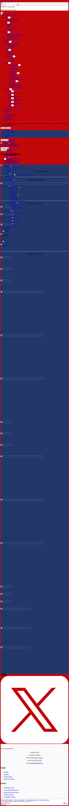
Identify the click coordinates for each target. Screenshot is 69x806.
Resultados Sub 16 (16, 100)
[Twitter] (34, 743)
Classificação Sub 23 (16, 86)
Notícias (6, 50)
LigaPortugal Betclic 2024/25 (12, 162)
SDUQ (6, 17)
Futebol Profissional (12, 65)
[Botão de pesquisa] (18, 5)
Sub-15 (13, 58)
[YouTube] (5, 675)
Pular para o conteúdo (6, 1)
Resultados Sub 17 (16, 96)
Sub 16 (9, 98)
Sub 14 (9, 105)
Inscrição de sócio (12, 37)
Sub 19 (9, 91)
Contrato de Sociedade (13, 19)
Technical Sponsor (12, 45)
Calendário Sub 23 (16, 84)
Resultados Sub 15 (16, 103)
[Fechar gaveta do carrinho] (13, 7)
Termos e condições (19, 800)
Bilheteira (6, 40)
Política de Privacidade (7, 800)
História (9, 24)
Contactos (6, 111)
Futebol (6, 63)
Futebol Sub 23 (11, 81)
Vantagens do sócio (9, 787)
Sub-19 (13, 61)
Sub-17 (13, 59)
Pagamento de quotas (13, 38)
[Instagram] (4, 675)
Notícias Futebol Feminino (18, 79)
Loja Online (7, 110)
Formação (10, 56)
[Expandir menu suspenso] (9, 18)
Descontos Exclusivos (13, 34)
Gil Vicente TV (8, 108)
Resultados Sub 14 (16, 107)
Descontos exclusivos (9, 114)
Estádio (6, 120)
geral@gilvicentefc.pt (36, 763)
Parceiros (6, 42)
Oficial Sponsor (11, 46)
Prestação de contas (12, 29)
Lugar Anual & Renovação (14, 35)
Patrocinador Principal (13, 43)
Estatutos (9, 30)
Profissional (10, 51)
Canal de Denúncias (43, 800)
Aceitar (3, 128)
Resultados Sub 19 (16, 93)
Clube (5, 22)
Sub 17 (9, 95)
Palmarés (9, 26)
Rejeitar (8, 128)
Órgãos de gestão (12, 21)
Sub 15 (9, 102)
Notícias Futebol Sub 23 (17, 87)
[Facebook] (2, 675)
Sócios (6, 32)
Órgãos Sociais (11, 27)
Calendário (14, 68)
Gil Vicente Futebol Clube (8, 141)
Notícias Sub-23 (11, 54)
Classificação (14, 69)
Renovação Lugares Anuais (11, 792)
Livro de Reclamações (31, 800)
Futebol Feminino (12, 73)
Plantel (12, 66)
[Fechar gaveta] (2, 13)
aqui (15, 125)
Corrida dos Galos (9, 119)
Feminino (9, 53)
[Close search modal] (2, 3)
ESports (9, 48)
